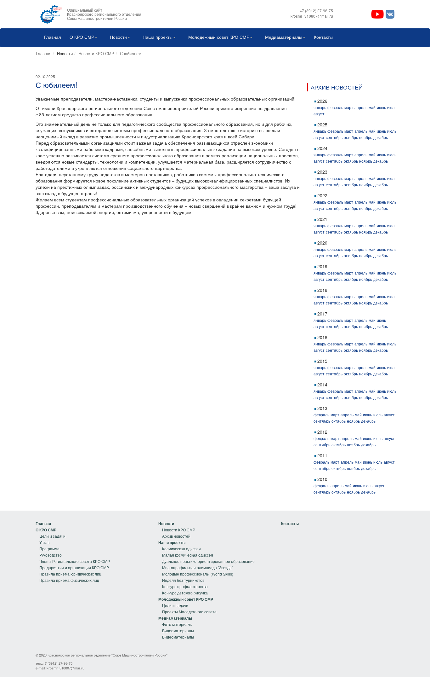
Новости (118, 37)
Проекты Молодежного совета (189, 611)
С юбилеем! (131, 53)
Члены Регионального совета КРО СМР (74, 561)
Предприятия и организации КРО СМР (74, 567)
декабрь (380, 137)
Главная (52, 37)
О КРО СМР (82, 37)
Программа (49, 548)
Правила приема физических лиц (69, 580)
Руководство (50, 555)
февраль (335, 107)
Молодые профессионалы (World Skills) (197, 573)
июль (391, 107)
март (348, 107)
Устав (44, 542)
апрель (360, 107)
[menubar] (186, 38)
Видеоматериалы (178, 630)
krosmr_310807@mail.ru (65, 667)
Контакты (323, 37)
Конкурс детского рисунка (185, 592)
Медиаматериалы (283, 37)
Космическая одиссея (181, 548)
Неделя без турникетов (183, 580)
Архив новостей (176, 536)
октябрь (351, 137)
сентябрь (334, 137)
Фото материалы (177, 624)
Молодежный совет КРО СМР (218, 37)
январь (320, 107)
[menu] (73, 551)
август (319, 113)
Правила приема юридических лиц (70, 573)
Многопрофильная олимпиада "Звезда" (197, 567)
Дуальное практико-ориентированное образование (208, 561)
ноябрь (365, 137)
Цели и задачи (52, 536)
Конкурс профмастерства (185, 586)
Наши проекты (158, 37)
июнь (381, 107)
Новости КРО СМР (96, 53)
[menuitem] (51, 38)
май (372, 107)
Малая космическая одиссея (187, 555)
